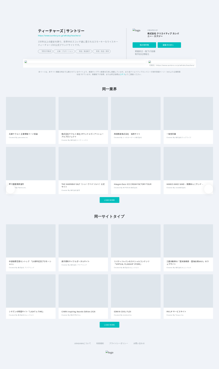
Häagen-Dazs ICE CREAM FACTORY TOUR (133, 184)
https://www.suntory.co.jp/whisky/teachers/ (59, 36)
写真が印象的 (46, 51)
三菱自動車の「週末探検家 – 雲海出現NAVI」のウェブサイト (188, 262)
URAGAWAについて (82, 343)
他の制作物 (144, 45)
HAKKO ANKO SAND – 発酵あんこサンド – (185, 184)
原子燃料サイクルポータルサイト (76, 261)
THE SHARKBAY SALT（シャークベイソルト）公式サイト (83, 185)
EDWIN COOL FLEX (122, 311)
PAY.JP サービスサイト (176, 311)
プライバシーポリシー (118, 343)
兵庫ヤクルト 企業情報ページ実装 (23, 134)
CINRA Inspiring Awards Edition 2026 (78, 311)
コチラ (122, 74)
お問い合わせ (139, 343)
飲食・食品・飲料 (102, 51)
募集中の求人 (168, 45)
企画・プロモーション (65, 51)
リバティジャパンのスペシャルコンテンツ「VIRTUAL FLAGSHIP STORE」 (131, 262)
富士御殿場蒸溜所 (16, 184)
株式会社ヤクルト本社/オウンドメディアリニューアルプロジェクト (83, 135)
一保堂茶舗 (171, 134)
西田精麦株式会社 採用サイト (127, 134)
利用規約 (100, 343)
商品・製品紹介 (84, 51)
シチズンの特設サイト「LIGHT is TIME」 (26, 311)
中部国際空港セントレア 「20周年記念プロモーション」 (30, 262)
